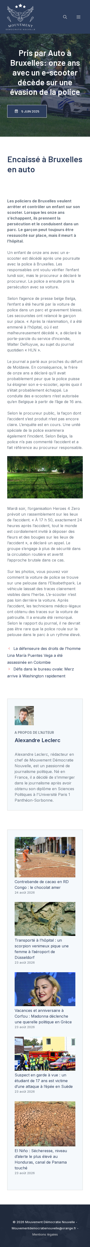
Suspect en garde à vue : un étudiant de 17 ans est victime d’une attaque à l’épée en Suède (44, 1081)
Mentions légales (45, 1234)
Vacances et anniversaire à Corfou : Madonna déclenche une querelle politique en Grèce (43, 1016)
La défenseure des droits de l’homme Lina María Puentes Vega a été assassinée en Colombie (44, 655)
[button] (65, 17)
